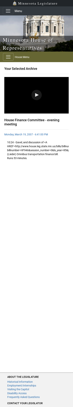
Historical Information (20, 381)
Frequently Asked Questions (23, 397)
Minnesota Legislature (38, 3)
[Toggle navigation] (8, 11)
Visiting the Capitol (18, 389)
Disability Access (17, 393)
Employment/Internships (21, 385)
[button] (36, 95)
